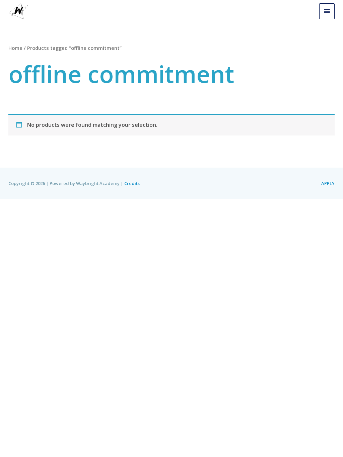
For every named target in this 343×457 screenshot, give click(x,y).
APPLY (328, 183)
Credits (132, 183)
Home (15, 47)
